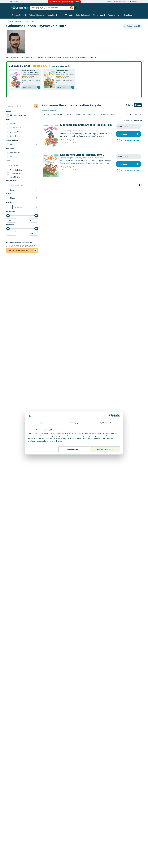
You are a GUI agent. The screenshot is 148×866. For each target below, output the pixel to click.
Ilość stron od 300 (89, 114)
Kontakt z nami (18, 2)
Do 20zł (46, 114)
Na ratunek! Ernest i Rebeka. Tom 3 (63, 71)
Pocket (77, 114)
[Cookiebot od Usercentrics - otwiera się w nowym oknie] (110, 415)
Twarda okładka (57, 114)
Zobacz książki (133, 26)
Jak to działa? (132, 2)
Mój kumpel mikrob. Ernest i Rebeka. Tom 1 (30, 71)
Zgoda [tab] (41, 423)
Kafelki (130, 105)
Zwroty (109, 2)
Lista (138, 105)
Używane (69, 114)
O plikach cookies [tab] (106, 423)
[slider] (8, 215)
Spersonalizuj (72, 449)
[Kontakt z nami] (11, 2)
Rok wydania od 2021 (106, 114)
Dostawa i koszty (119, 2)
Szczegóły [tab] (74, 423)
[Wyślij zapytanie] (71, 7)
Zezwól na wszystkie (105, 449)
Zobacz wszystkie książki (59, 66)
